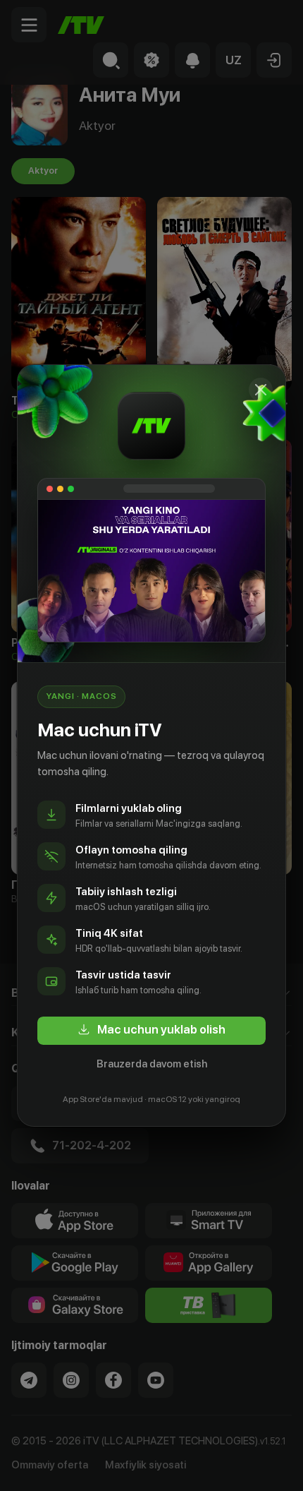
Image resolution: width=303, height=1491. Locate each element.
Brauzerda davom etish (152, 1064)
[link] (151, 1031)
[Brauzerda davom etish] (261, 390)
